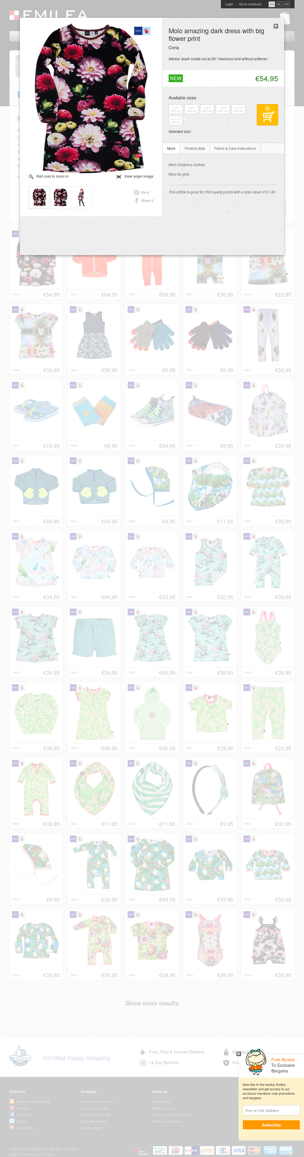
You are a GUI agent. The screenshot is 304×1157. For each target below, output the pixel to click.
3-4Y (191, 109)
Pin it (145, 192)
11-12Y (176, 120)
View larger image (138, 176)
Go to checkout (250, 3)
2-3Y (175, 109)
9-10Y (238, 109)
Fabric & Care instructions (235, 148)
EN (272, 4)
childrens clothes (187, 164)
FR (287, 4)
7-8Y (223, 109)
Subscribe (271, 1125)
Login (229, 3)
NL (279, 4)
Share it (147, 200)
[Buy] (267, 114)
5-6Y (207, 109)
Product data (195, 148)
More (171, 148)
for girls (179, 173)
